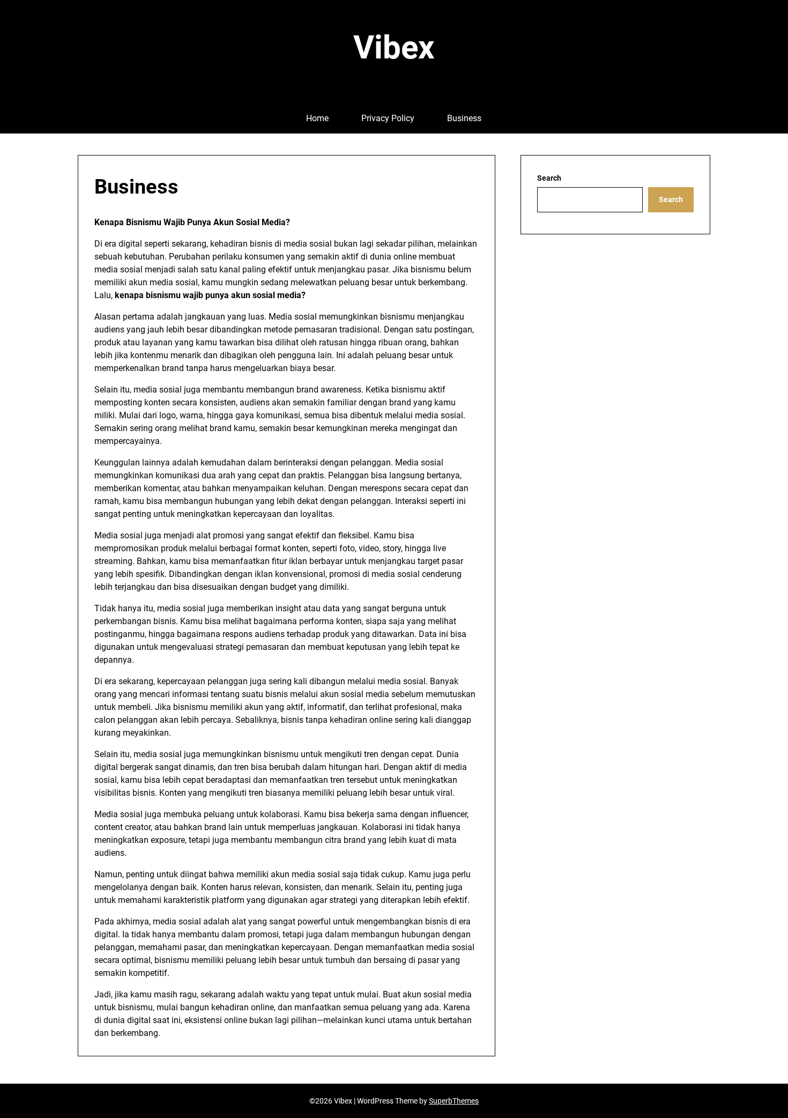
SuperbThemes (454, 1101)
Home (317, 118)
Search (549, 178)
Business (464, 118)
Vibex (394, 47)
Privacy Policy (387, 118)
